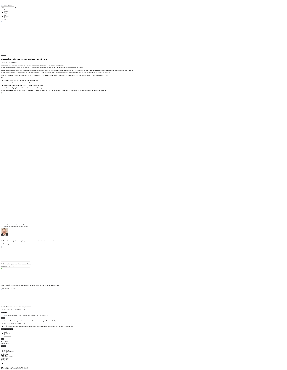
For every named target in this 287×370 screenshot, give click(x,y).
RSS (5, 334)
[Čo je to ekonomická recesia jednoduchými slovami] (15, 303)
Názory (5, 19)
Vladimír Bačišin (13, 62)
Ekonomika (6, 9)
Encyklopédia (7, 333)
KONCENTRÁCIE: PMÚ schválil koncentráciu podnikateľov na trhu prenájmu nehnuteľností (30, 285)
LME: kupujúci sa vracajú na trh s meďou (14, 224)
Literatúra (6, 17)
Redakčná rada (7, 336)
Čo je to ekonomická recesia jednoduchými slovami (16, 307)
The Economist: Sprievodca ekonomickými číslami (16, 264)
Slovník (5, 332)
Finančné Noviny (11, 288)
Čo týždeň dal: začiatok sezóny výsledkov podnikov (17, 226)
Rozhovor (3, 318)
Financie (6, 11)
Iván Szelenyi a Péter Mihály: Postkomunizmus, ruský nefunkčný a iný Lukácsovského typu (29, 321)
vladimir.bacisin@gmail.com (7, 351)
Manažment (6, 16)
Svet (5, 15)
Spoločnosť (6, 13)
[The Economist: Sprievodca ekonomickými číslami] (15, 261)
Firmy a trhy (6, 12)
